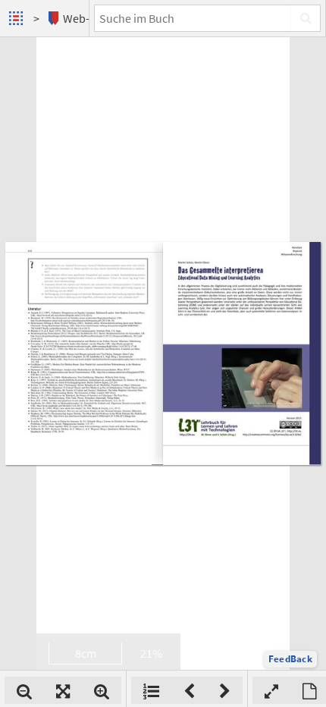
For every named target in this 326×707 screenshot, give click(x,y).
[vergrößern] (101, 690)
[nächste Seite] (225, 690)
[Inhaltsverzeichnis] (151, 690)
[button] (290, 659)
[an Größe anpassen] (63, 690)
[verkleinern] (24, 690)
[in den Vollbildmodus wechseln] (271, 690)
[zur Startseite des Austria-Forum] (17, 18)
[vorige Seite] (189, 690)
